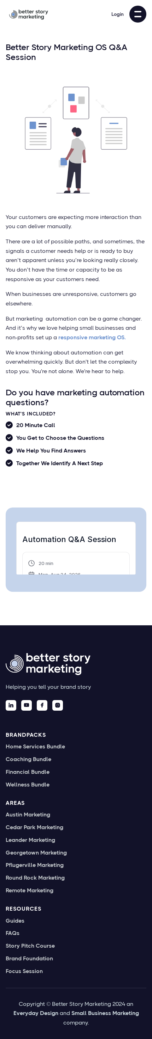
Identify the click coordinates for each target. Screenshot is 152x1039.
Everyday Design (35, 1013)
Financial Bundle (27, 772)
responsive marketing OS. (92, 337)
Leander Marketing (30, 840)
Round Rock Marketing (35, 878)
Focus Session (24, 971)
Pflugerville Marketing (35, 865)
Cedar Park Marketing (34, 827)
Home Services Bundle (35, 746)
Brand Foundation (29, 958)
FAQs (12, 933)
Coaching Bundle (28, 759)
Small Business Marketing (105, 1013)
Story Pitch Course (30, 946)
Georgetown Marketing (36, 853)
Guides (15, 921)
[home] (27, 14)
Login (117, 14)
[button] (137, 14)
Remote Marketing (29, 890)
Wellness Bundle (27, 785)
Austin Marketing (28, 815)
